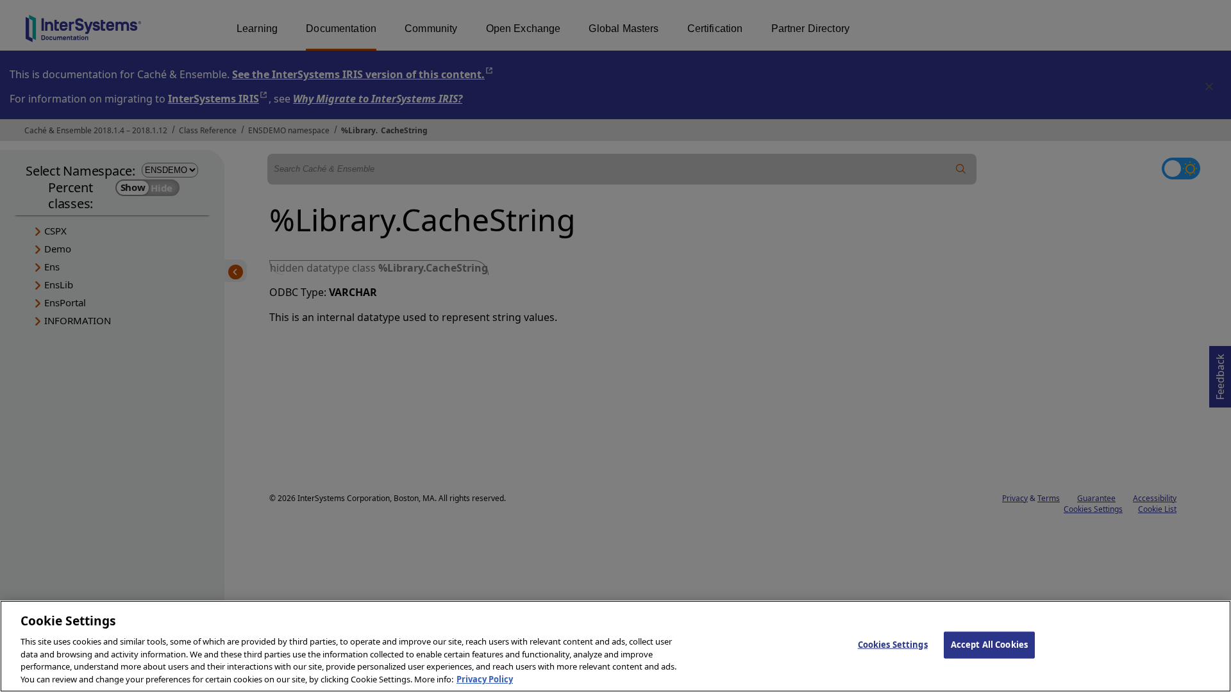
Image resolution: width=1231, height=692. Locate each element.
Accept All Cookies (989, 644)
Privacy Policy (484, 678)
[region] (615, 646)
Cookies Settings (893, 644)
